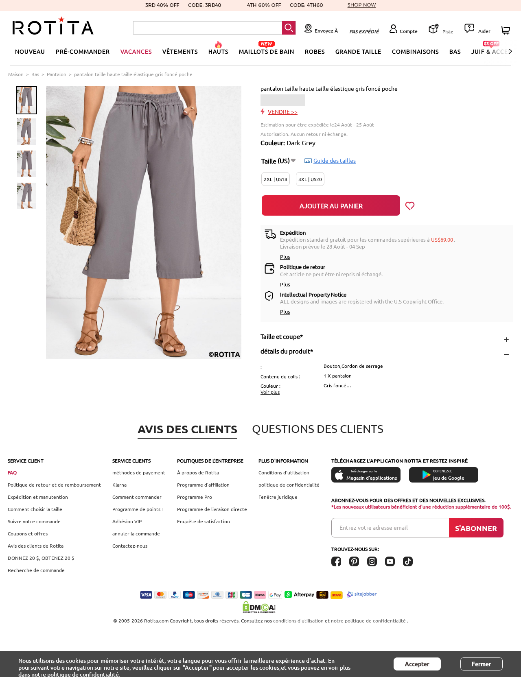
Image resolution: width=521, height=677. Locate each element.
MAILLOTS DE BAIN (266, 51)
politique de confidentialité (289, 484)
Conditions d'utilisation (283, 472)
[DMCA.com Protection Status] (260, 607)
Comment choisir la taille (35, 509)
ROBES (315, 51)
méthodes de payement (138, 472)
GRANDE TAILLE (358, 51)
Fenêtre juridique (278, 497)
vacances (136, 51)
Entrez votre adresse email (373, 527)
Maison (16, 74)
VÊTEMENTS (180, 51)
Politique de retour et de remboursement (54, 484)
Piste (447, 31)
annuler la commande (136, 533)
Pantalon (56, 74)
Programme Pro (194, 497)
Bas (35, 74)
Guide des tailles (334, 160)
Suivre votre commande (34, 521)
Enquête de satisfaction (203, 521)
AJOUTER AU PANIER (331, 205)
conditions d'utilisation (298, 620)
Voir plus (270, 392)
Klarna (119, 484)
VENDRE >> (283, 111)
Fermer (481, 664)
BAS (455, 51)
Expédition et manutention (38, 497)
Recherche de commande (36, 570)
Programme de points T (138, 509)
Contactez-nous (129, 545)
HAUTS (218, 51)
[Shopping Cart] (506, 30)
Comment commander (137, 497)
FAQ (12, 472)
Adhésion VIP (127, 521)
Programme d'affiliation (203, 484)
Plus (285, 256)
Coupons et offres (28, 533)
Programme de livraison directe (212, 509)
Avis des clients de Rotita (35, 545)
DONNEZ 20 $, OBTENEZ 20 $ (41, 558)
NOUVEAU (30, 51)
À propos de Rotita (198, 472)
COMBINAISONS (415, 51)
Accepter (417, 664)
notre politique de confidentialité (368, 620)
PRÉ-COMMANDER (83, 51)
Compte (409, 31)
